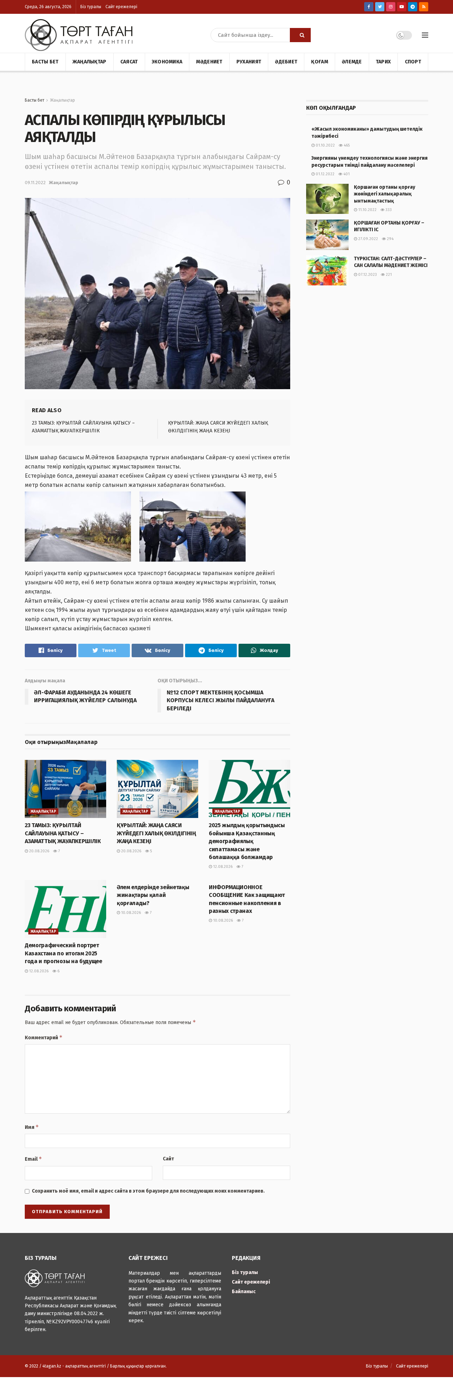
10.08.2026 (130, 912)
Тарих (383, 62)
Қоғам (319, 62)
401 (346, 174)
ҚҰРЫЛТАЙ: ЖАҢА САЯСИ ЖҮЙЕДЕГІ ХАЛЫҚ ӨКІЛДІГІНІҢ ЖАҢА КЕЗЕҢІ (156, 833)
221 (388, 274)
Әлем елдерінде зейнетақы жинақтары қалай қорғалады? (153, 895)
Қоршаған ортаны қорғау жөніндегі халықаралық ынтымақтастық (384, 194)
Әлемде (352, 62)
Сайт (168, 1159)
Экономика (167, 62)
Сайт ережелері (121, 6)
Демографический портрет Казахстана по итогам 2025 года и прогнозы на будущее (63, 953)
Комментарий (44, 1037)
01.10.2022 (325, 145)
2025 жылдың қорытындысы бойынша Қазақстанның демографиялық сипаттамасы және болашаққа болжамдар (247, 841)
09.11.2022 (35, 182)
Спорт (413, 62)
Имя (32, 1127)
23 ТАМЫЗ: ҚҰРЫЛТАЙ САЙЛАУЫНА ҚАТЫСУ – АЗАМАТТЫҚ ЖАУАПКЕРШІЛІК (63, 833)
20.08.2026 (38, 851)
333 (388, 210)
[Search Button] (300, 35)
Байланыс (244, 1292)
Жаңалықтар (90, 62)
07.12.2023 (367, 274)
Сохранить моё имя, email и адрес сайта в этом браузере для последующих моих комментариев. (148, 1191)
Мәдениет (209, 62)
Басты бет (45, 62)
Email (33, 1158)
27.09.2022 (367, 239)
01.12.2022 (324, 174)
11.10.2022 (367, 210)
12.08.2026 (222, 866)
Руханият (248, 62)
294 (390, 239)
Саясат (129, 62)
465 (346, 145)
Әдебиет (286, 62)
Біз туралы (90, 6)
